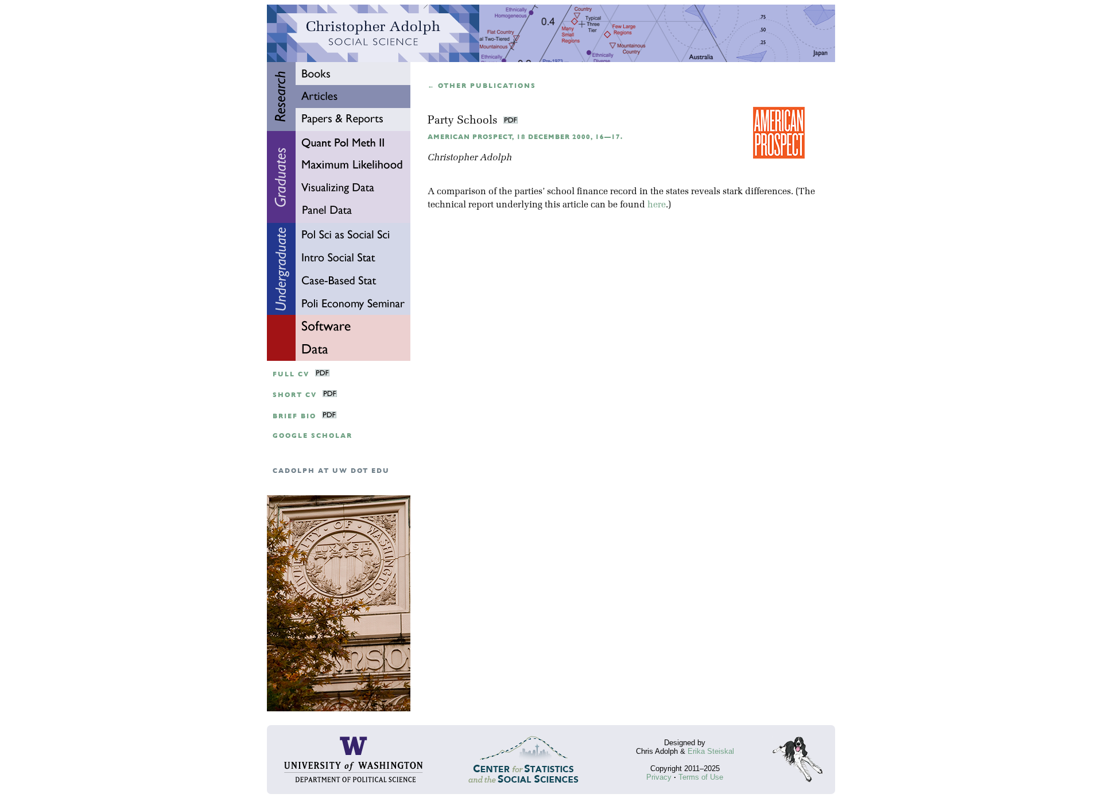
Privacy (659, 777)
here (656, 205)
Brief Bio (294, 416)
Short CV (295, 395)
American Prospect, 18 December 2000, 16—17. (525, 137)
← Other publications (482, 86)
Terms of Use (700, 777)
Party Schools (464, 120)
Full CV (291, 374)
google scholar (312, 436)
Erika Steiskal (711, 751)
